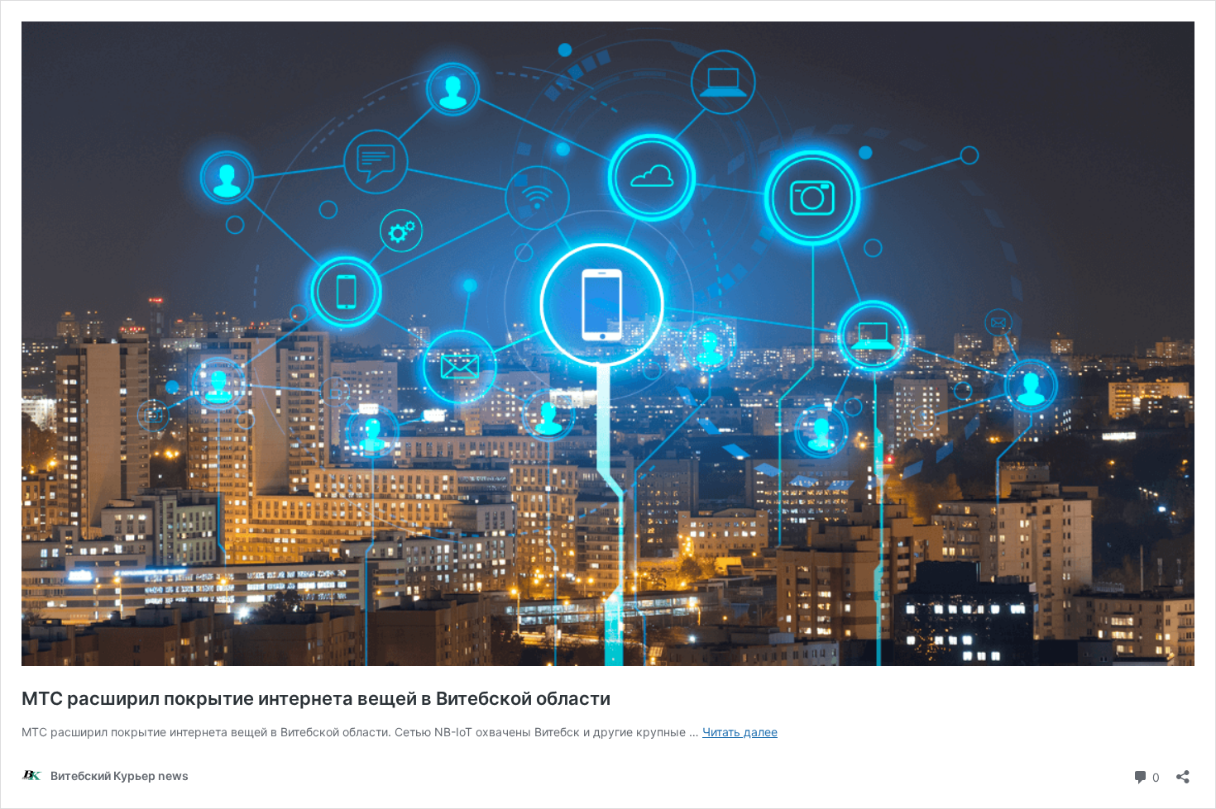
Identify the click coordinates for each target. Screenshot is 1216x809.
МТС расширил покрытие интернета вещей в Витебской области (316, 698)
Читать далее (740, 732)
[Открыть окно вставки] (1182, 771)
